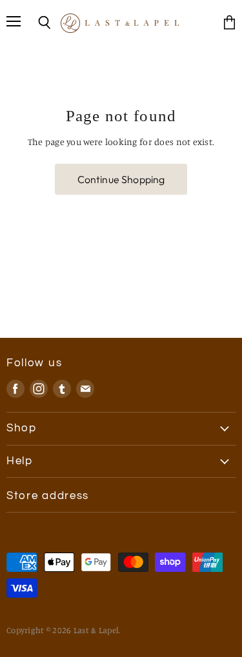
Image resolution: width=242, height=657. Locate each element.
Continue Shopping (121, 179)
